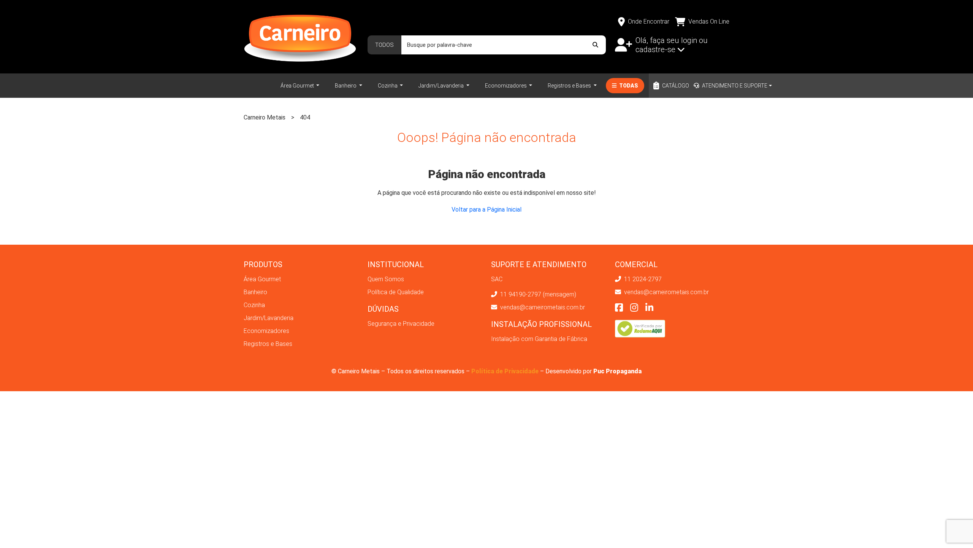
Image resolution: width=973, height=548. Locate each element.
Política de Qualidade (396, 292)
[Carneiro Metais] (300, 36)
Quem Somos (386, 279)
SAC (496, 279)
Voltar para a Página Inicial (486, 209)
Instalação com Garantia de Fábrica (539, 338)
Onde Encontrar (648, 21)
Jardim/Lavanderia (441, 86)
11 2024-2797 (642, 279)
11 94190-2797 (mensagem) (537, 294)
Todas (628, 86)
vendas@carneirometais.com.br (542, 307)
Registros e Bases (570, 86)
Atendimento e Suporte (734, 86)
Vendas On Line (708, 21)
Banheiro (346, 86)
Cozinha (388, 86)
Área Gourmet (297, 86)
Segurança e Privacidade (401, 323)
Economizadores (506, 86)
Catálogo (675, 86)
